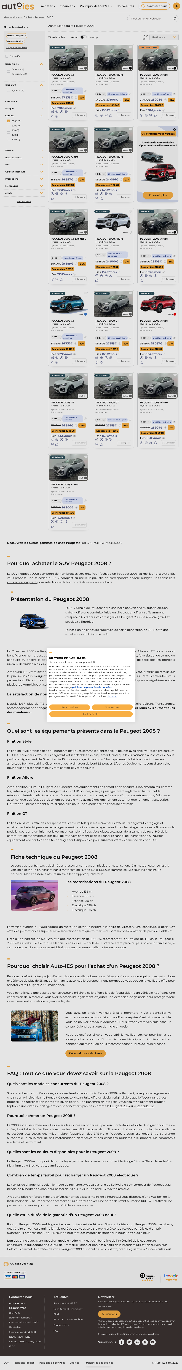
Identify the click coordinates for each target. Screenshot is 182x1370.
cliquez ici (112, 696)
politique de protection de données (91, 687)
